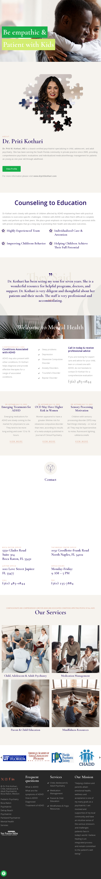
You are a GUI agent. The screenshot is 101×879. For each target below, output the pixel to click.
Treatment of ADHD (34, 805)
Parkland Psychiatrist (10, 817)
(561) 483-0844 (79, 381)
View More (16, 441)
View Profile (11, 168)
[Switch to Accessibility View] (4, 873)
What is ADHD (31, 787)
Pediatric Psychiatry (10, 799)
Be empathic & (24, 32)
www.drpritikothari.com (45, 176)
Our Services (50, 612)
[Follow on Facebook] (9, 779)
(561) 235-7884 (62, 583)
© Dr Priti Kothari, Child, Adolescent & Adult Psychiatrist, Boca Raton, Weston (10, 790)
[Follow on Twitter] (2, 779)
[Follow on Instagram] (6, 779)
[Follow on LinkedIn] (13, 779)
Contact (50, 479)
